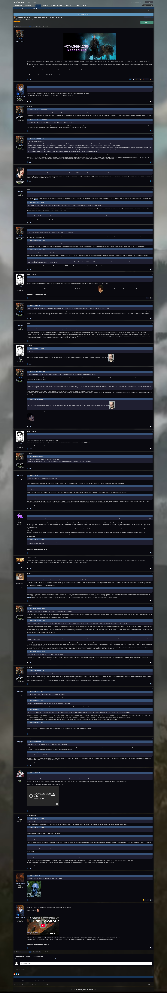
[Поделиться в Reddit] (14, 974)
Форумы (15, 8)
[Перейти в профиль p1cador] (20, 576)
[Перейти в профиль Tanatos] (20, 172)
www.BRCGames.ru (30, 5)
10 (33, 26)
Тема (71, 989)
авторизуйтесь (54, 958)
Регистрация (149, 2)
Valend (20, 779)
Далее (37, 26)
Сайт (38, 5)
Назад (17, 26)
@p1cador (36, 199)
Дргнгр (20, 521)
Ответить (147, 22)
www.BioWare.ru (18, 5)
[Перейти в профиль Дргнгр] (20, 516)
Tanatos (20, 179)
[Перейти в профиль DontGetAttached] (20, 877)
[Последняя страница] (40, 26)
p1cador (39, 138)
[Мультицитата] (27, 79)
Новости (33, 19)
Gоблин (39, 169)
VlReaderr (20, 191)
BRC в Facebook (69, 5)
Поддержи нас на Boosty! (56, 5)
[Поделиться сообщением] (152, 30)
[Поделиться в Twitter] (16, 974)
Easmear (20, 563)
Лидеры (78, 5)
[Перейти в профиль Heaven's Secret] (20, 89)
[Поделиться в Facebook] (18, 974)
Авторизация (141, 17)
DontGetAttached (20, 883)
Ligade (20, 286)
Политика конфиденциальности (81, 989)
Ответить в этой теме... (27, 963)
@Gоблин (29, 597)
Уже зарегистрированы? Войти (137, 2)
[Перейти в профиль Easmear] (20, 560)
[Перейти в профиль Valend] (20, 773)
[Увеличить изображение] (34, 889)
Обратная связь (92, 989)
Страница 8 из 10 (45, 26)
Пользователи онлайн (44, 8)
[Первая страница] (14, 26)
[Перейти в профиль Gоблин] (15, 18)
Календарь (22, 8)
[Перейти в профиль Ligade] (20, 279)
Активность (45, 5)
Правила (28, 8)
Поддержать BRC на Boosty (83, 14)
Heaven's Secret (20, 97)
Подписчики (147, 17)
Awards (84, 5)
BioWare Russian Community (25, 2)
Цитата (30, 79)
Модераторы (35, 8)
